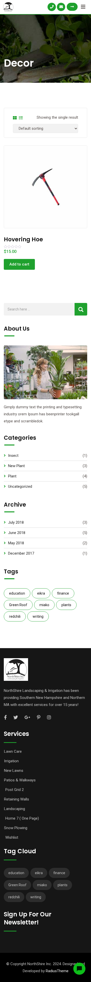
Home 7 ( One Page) (22, 818)
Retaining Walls (16, 799)
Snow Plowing (15, 828)
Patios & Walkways (20, 780)
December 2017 (21, 553)
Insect (13, 455)
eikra (41, 593)
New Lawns (13, 770)
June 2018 (16, 532)
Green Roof (18, 605)
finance (63, 593)
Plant (12, 476)
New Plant (16, 466)
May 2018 (16, 543)
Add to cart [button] (19, 264)
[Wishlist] (51, 183)
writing (38, 616)
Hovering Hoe (23, 239)
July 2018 (16, 522)
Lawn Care (13, 751)
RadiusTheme (57, 971)
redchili (14, 616)
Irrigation (11, 761)
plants (66, 605)
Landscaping (14, 809)
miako (44, 605)
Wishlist (11, 837)
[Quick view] (40, 183)
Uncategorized (20, 486)
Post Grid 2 (14, 789)
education (17, 593)
